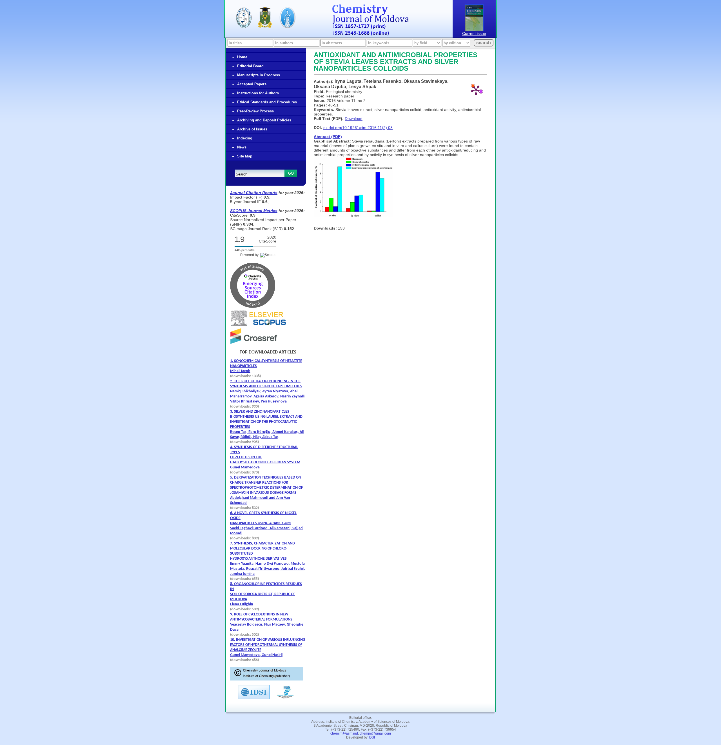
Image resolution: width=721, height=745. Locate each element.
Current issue (474, 33)
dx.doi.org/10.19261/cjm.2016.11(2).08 (358, 127)
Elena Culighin (241, 604)
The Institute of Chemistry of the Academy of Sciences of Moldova (244, 18)
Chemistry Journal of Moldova (370, 23)
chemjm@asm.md (344, 733)
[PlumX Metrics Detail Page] (476, 90)
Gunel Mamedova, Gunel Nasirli (256, 655)
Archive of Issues (252, 129)
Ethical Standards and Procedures (267, 102)
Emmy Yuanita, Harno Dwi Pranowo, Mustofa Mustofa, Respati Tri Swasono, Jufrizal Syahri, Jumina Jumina (267, 569)
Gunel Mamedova (245, 467)
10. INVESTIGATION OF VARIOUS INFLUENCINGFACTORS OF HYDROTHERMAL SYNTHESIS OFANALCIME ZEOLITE (267, 645)
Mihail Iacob (240, 371)
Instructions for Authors (258, 93)
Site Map (244, 156)
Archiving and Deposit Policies (264, 120)
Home (242, 57)
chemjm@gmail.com (375, 733)
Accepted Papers (251, 84)
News (241, 147)
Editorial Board (250, 66)
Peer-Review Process (255, 111)
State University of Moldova (265, 17)
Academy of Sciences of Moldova (287, 17)
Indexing (244, 138)
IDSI (371, 737)
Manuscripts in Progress (258, 75)
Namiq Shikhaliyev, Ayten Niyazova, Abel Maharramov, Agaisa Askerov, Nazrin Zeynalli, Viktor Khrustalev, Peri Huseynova (268, 396)
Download (353, 118)
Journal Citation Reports (253, 192)
